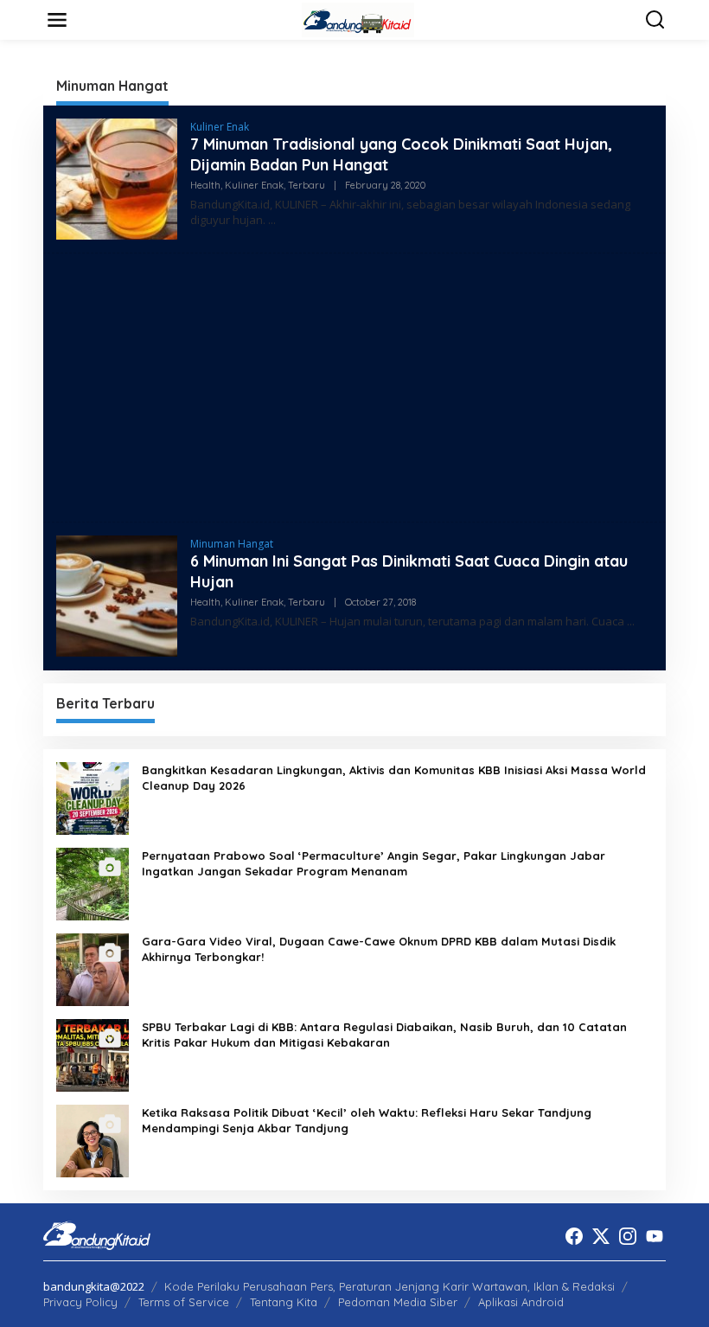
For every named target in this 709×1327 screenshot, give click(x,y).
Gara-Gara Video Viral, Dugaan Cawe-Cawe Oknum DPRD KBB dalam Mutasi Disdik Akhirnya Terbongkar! (379, 949)
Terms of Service (183, 1302)
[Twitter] (601, 1236)
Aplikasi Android (521, 1302)
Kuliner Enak (219, 126)
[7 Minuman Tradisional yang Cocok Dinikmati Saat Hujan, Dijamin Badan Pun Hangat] (272, 220)
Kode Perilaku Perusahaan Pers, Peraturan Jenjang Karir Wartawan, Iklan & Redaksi (389, 1286)
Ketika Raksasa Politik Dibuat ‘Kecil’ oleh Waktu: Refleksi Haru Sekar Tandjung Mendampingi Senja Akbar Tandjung (366, 1120)
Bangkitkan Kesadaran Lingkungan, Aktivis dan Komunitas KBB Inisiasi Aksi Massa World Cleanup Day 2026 (394, 777)
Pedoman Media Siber (397, 1302)
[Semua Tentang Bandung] (358, 18)
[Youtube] (654, 1236)
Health (205, 185)
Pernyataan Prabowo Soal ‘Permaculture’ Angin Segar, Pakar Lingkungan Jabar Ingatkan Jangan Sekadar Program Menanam (373, 863)
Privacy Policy (80, 1302)
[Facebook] (574, 1236)
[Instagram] (627, 1236)
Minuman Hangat (231, 543)
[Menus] (57, 20)
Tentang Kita (283, 1302)
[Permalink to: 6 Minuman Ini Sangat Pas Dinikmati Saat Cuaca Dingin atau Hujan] (116, 595)
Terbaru (306, 185)
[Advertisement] (354, 387)
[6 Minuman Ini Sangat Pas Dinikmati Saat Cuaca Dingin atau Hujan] (631, 621)
